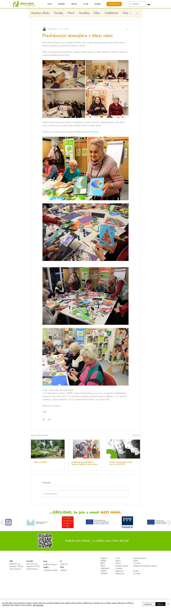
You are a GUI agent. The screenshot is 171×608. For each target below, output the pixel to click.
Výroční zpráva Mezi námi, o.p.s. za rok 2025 (120, 463)
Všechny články (40, 13)
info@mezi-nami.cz (50, 564)
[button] (74, 4)
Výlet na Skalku (40, 462)
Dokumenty (119, 571)
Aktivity (135, 561)
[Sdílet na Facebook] (43, 419)
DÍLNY (103, 566)
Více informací (38, 605)
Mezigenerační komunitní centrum (140, 566)
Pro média (136, 574)
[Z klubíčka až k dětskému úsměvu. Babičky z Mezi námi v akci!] (85, 449)
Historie (118, 561)
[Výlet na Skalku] (48, 449)
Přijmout (160, 604)
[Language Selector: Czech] (150, 4)
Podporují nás (120, 574)
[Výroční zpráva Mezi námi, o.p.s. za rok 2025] (123, 449)
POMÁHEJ (104, 574)
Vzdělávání (111, 13)
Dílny (97, 13)
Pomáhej (84, 13)
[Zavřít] (168, 604)
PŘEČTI (103, 563)
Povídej (58, 13)
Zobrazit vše (136, 435)
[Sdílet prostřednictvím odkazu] (49, 419)
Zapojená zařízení (122, 566)
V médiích (119, 568)
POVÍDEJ (103, 561)
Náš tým (118, 563)
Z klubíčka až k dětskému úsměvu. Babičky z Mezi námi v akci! (85, 463)
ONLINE (103, 571)
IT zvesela (136, 563)
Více (125, 13)
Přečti (71, 13)
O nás (118, 558)
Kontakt (136, 571)
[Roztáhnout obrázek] (63, 74)
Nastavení (148, 604)
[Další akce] (127, 29)
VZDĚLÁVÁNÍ (105, 568)
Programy (104, 558)
